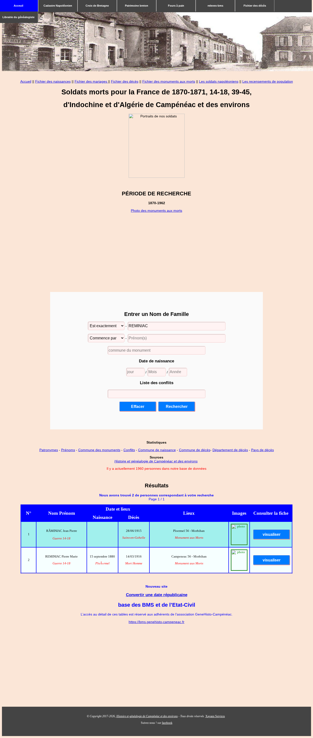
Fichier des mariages (91, 81)
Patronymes (48, 450)
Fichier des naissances (53, 81)
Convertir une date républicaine (156, 595)
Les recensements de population (267, 81)
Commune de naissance (157, 450)
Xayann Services (215, 716)
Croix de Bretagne (97, 5)
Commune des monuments (99, 450)
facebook (167, 723)
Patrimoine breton (136, 5)
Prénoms (68, 450)
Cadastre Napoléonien (58, 5)
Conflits (129, 450)
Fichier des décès (255, 5)
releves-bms (215, 5)
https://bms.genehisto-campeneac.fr (156, 622)
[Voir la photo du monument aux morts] (239, 543)
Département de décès (230, 450)
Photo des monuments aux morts (156, 210)
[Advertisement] (156, 246)
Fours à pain (176, 5)
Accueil (25, 81)
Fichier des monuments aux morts (168, 81)
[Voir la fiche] (271, 535)
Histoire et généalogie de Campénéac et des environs (156, 461)
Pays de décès (262, 450)
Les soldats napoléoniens (218, 81)
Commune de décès (194, 450)
